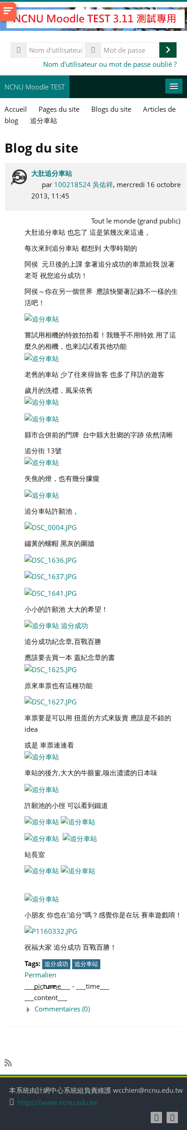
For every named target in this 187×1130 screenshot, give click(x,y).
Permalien (40, 974)
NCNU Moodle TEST (35, 86)
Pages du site (59, 109)
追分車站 (86, 964)
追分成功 (56, 964)
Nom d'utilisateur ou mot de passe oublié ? (110, 64)
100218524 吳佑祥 (83, 184)
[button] (103, 1009)
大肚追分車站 (51, 173)
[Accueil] (93, 20)
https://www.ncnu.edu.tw (58, 1102)
